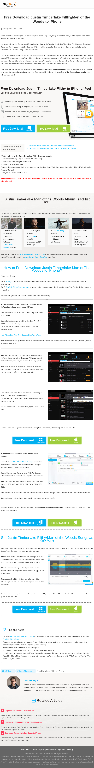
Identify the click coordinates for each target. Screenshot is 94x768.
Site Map (70, 749)
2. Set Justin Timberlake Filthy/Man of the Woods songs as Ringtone (51, 148)
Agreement (61, 749)
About (28, 749)
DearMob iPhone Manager (12, 639)
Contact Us (36, 749)
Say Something (58, 231)
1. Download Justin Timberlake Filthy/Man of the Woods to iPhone (50, 146)
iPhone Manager (24, 671)
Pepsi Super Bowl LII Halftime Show (32, 254)
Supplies (32, 236)
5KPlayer (9, 281)
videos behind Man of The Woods (36, 257)
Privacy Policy (51, 749)
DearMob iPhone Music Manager (17, 287)
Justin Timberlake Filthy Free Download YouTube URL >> (21, 335)
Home (23, 749)
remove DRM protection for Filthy (22, 636)
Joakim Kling (30, 681)
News (43, 749)
